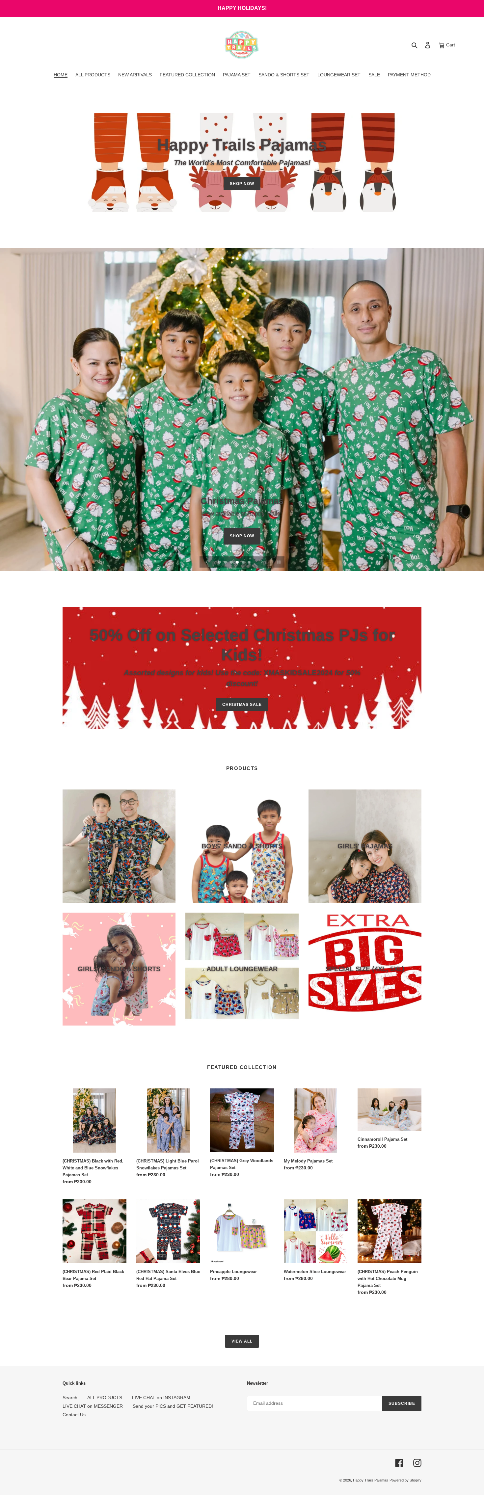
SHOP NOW (242, 183)
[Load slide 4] (238, 563)
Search (70, 1397)
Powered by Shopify (405, 1480)
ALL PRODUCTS (104, 1397)
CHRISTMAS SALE (242, 704)
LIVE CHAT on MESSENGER (93, 1406)
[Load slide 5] (244, 563)
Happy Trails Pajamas (370, 1480)
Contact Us (74, 1414)
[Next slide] (262, 562)
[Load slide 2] (226, 563)
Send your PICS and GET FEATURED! (173, 1406)
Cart (450, 44)
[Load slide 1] (220, 563)
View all (242, 1341)
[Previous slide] (207, 562)
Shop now (242, 539)
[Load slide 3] (232, 563)
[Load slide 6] (250, 563)
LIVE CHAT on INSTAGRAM (161, 1397)
